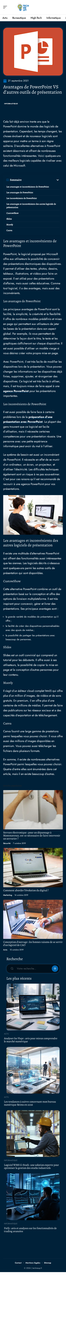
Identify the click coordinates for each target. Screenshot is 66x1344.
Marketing (7, 895)
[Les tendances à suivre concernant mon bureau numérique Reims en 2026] (33, 1070)
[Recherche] (60, 7)
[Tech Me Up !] (23, 7)
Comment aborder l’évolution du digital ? (26, 890)
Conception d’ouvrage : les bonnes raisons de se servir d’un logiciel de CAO (33, 943)
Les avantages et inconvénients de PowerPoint (27, 186)
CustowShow (12, 213)
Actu (5, 949)
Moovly (9, 224)
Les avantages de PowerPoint (19, 192)
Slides (9, 218)
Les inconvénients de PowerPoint (21, 198)
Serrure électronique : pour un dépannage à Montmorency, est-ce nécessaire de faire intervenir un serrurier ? (31, 835)
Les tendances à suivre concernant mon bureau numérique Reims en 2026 (30, 1103)
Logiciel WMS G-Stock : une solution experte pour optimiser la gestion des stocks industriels (31, 1166)
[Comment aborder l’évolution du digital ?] (33, 867)
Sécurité (7, 843)
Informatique (11, 103)
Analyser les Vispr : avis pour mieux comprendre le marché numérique (30, 1040)
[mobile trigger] (6, 7)
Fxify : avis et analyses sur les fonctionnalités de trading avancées (30, 1229)
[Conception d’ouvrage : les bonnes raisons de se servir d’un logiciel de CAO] (33, 919)
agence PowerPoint (16, 391)
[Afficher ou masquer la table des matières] (41, 180)
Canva (9, 230)
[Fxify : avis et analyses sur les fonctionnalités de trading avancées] (33, 1196)
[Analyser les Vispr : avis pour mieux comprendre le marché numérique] (33, 1007)
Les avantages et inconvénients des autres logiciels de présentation (31, 205)
